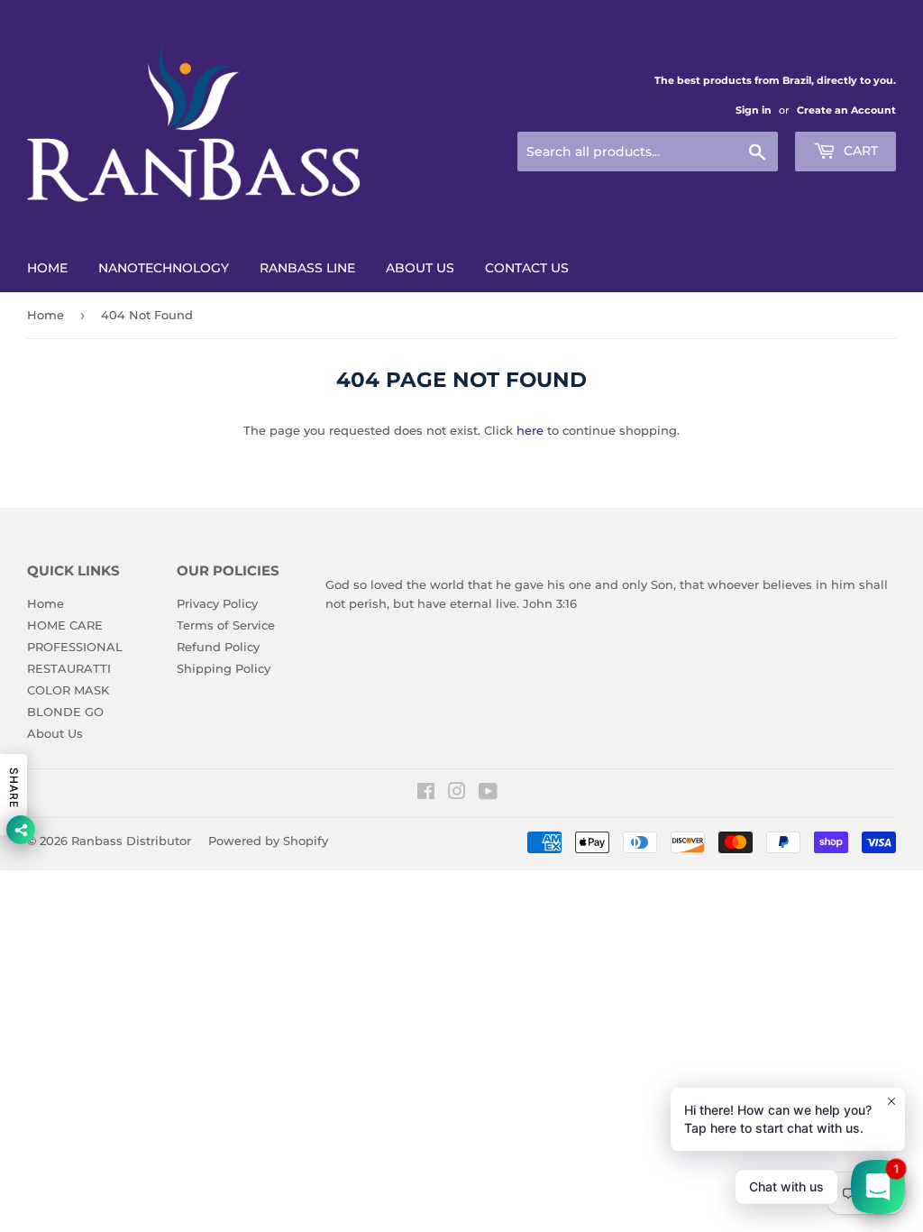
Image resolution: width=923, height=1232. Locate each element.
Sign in (754, 110)
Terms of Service (226, 625)
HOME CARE (65, 625)
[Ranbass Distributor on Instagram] (457, 793)
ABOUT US (420, 268)
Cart (859, 151)
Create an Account (846, 110)
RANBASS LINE (307, 268)
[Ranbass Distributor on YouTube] (488, 793)
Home (45, 315)
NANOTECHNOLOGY (163, 268)
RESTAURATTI (69, 668)
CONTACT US (527, 268)
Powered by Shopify (268, 840)
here (530, 430)
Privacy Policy (217, 603)
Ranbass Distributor (131, 840)
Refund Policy (218, 646)
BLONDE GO (65, 711)
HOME (47, 268)
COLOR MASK (68, 690)
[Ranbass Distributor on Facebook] (425, 793)
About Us (55, 733)
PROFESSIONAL (75, 646)
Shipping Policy (223, 668)
